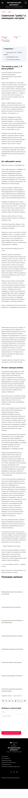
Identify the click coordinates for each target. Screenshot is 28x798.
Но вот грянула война (13, 59)
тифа (18, 436)
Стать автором (5, 758)
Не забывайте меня (12, 57)
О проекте (4, 756)
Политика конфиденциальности (10, 766)
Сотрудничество (6, 764)
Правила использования (8, 762)
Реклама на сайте (6, 760)
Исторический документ (14, 3)
